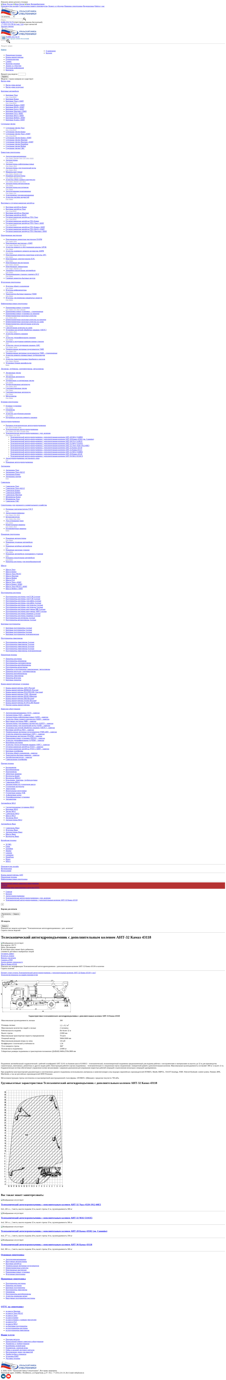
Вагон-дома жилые (13, 85)
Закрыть (16, 914)
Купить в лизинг (7, 956)
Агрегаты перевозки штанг (17, 1296)
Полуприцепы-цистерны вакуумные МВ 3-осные (25, 609)
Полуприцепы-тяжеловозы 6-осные (20, 649)
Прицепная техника (9, 655)
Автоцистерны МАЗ (14, 820)
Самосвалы (5, 482)
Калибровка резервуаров (15, 1346)
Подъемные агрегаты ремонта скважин (21, 417)
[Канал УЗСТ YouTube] (8, 1378)
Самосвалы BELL (13, 782)
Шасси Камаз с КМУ (14, 584)
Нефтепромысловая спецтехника (14, 304)
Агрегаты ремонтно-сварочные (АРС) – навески (25, 734)
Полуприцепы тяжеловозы (16, 1290)
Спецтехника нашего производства (33, 6)
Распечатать (6, 914)
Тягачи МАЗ (11, 811)
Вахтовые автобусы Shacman (17, 213)
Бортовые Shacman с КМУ (16, 111)
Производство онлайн (10, 6)
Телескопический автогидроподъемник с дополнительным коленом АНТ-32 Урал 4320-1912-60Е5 (49, 446)
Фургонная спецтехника (11, 282)
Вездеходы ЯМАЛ (13, 778)
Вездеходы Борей (13, 776)
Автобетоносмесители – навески (19, 757)
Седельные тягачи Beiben (16, 146)
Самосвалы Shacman (14, 495)
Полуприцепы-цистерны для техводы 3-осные (24, 607)
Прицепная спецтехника (13, 1279)
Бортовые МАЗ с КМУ (15, 116)
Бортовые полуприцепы (10, 624)
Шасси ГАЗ (10, 580)
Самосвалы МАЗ (12, 814)
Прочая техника (7, 763)
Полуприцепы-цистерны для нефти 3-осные (23, 603)
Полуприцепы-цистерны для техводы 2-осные (24, 605)
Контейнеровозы (12, 770)
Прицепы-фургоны (13, 678)
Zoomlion (9, 849)
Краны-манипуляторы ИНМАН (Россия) (22, 690)
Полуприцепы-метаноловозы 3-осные (21, 620)
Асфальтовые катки (13, 795)
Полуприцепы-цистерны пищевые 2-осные (23, 614)
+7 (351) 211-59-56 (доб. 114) (12, 24)
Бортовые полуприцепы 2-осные (19, 628)
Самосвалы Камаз (13, 490)
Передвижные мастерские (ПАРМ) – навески (24, 736)
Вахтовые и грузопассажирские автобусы (17, 203)
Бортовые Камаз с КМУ (15, 105)
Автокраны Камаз (13, 474)
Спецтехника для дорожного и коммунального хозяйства (24, 505)
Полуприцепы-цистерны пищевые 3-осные (23, 616)
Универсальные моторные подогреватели (22, 1266)
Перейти (5, 77)
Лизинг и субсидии (56, 6)
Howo (8, 859)
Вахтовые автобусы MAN (16, 215)
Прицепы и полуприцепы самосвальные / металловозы (28, 669)
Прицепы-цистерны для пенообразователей (23, 562)
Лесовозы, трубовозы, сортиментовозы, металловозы (22, 369)
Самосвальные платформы (16, 759)
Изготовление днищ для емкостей (19, 1352)
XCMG (8, 844)
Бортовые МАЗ (12, 809)
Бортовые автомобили (10, 91)
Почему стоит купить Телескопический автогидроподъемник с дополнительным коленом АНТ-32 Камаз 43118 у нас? (48, 973)
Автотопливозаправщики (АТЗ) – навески (23, 713)
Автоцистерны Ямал (14, 832)
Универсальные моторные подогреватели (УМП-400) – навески (31, 732)
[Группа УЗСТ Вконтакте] (3, 1378)
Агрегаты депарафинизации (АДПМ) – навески (25, 740)
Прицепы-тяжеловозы (14, 676)
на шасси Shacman (13, 1311)
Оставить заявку (7, 954)
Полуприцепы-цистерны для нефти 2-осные (23, 601)
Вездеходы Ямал (12, 836)
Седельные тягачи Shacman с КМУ (19, 142)
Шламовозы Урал (13, 499)
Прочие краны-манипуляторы (18, 705)
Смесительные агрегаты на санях (19, 328)
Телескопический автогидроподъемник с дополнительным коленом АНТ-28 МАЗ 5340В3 (46, 437)
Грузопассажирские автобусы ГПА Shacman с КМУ (26, 231)
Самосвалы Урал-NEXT (15, 488)
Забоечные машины (14, 774)
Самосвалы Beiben (13, 493)
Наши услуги (7, 1335)
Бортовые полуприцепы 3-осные (19, 630)
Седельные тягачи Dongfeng (17, 144)
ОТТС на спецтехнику (12, 1306)
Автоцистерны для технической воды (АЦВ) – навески (28, 726)
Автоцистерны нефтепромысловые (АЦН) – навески (27, 717)
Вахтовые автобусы (13, 1264)
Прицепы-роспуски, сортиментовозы (21, 671)
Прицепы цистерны (14, 1285)
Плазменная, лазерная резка (17, 1348)
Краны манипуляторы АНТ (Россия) (20, 688)
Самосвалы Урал (12, 486)
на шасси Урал (11, 1315)
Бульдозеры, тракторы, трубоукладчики (21, 780)
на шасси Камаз (12, 1318)
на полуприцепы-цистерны (17, 1328)
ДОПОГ (4, 886)
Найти (3, 50)
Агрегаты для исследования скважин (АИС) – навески (28, 745)
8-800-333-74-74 (7, 22)
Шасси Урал (10, 570)
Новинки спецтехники (73, 6)
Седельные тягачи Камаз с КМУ (18, 138)
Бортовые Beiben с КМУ (15, 118)
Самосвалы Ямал (12, 828)
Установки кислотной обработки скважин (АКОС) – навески (30, 728)
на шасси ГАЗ (11, 1322)
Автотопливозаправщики (16, 1259)
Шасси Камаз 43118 (9, 964)
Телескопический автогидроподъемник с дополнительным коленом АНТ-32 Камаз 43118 (46, 448)
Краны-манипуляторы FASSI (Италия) (21, 701)
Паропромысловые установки (18, 1272)
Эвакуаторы (10, 789)
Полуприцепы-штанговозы (17, 667)
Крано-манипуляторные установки (15, 684)
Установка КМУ (12, 1356)
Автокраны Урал (12, 470)
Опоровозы (10, 1292)
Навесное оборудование (10, 709)
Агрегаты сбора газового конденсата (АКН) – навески (27, 719)
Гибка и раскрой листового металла (20, 1350)
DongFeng (10, 857)
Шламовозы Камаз (13, 497)
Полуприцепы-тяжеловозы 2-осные (20, 642)
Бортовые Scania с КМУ (15, 120)
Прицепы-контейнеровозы (16, 674)
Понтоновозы (11, 772)
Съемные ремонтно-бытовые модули (20, 278)
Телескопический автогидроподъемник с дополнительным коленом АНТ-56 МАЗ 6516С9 (46, 456)
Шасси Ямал (11, 834)
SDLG (8, 861)
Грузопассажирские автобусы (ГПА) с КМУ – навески (27, 749)
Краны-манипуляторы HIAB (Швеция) (21, 696)
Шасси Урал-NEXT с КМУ (16, 586)
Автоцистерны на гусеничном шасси (21, 784)
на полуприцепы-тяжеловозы (17, 1330)
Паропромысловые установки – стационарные (24, 311)
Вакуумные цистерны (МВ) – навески (21, 721)
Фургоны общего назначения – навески (21, 753)
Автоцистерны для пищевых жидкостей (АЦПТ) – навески (29, 723)
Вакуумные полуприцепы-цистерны (20, 1298)
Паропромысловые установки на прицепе (22, 314)
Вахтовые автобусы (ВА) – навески (20, 730)
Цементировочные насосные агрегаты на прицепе (26, 320)
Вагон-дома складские (15, 87)
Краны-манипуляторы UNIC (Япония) (21, 694)
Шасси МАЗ (11, 816)
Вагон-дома (5, 81)
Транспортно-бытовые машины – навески (22, 755)
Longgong (9, 855)
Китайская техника (8, 840)
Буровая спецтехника (9, 402)
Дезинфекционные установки (18, 797)
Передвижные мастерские (11, 235)
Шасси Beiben (11, 578)
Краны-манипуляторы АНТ (12, 875)
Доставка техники (13, 1358)
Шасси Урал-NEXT (13, 574)
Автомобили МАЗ (8, 803)
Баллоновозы (11, 767)
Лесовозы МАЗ (12, 818)
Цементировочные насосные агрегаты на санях (25, 322)
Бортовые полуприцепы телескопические (22, 634)
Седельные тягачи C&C (15, 148)
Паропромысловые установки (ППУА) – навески (25, 738)
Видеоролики (88, 6)
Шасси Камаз (11, 572)
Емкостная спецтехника (10, 152)
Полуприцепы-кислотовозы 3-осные (20, 618)
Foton (8, 846)
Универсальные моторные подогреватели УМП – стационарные (31, 353)
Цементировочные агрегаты (17, 1268)
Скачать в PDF (7, 960)
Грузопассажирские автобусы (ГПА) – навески (24, 747)
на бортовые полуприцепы (16, 1326)
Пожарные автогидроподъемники (19, 462)
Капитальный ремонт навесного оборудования (20, 883)
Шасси (3, 566)
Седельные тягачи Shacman (16, 140)
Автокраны (5, 466)
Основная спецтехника (12, 1255)
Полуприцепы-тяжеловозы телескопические (23, 651)
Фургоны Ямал (12, 830)
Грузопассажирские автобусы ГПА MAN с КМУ (25, 229)
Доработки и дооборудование (17, 1344)
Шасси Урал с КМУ (13, 582)
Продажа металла (13, 1339)
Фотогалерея (6, 871)
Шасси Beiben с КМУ (14, 589)
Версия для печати (8, 958)
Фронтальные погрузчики (16, 791)
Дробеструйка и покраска (16, 1354)
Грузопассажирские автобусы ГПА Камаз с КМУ (25, 227)
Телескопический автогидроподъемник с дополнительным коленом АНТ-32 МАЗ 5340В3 (46, 452)
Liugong (9, 853)
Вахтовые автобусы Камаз (16, 207)
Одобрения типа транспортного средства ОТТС (20, 888)
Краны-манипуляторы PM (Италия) (20, 698)
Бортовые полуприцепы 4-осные (19, 632)
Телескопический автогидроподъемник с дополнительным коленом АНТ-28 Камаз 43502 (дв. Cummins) (52, 439)
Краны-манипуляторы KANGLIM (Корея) (22, 703)
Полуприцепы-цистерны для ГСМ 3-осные (23, 599)
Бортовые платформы (14, 751)
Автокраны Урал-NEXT (15, 472)
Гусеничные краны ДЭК (15, 793)
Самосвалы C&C (12, 501)
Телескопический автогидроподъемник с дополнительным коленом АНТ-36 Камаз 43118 (46, 454)
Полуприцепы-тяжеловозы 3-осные (20, 644)
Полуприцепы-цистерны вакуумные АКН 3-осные (26, 611)
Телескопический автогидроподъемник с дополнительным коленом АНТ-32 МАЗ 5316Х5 (46, 443)
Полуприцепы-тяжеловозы (12, 638)
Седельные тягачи (8, 124)
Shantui (8, 851)
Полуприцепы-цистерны (11, 593)
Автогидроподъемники (10, 421)
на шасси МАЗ (11, 1324)
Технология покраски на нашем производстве (19, 975)
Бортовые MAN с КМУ (15, 107)
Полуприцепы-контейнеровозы (18, 665)
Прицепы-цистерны (14, 659)
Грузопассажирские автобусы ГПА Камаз (22, 221)
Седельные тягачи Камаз (15, 132)
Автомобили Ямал (8, 824)
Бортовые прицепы (13, 680)
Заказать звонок (7, 26)
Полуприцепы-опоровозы (16, 661)
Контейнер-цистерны (14, 742)
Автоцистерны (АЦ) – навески (18, 715)
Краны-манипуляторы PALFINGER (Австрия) (24, 692)
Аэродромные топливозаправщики (20, 195)
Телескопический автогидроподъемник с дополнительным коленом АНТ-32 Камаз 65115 (46, 450)
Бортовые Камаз (12, 99)
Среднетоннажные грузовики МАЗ (20, 807)
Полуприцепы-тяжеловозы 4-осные (20, 646)
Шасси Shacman (12, 576)
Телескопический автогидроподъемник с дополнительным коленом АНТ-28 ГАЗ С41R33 (46, 441)
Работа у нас (100, 6)
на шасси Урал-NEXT (14, 1313)
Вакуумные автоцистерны (16, 1261)
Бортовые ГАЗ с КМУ (14, 113)
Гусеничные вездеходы (15, 786)
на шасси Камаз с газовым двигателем (21, 1320)
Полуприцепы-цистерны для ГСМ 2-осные (23, 597)
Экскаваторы (11, 799)
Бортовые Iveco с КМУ (15, 109)
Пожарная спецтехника (10, 534)
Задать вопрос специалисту (12, 962)
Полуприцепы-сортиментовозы (18, 663)
